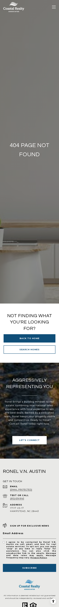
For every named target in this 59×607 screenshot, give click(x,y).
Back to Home (30, 338)
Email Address (13, 533)
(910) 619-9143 (17, 498)
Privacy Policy (39, 558)
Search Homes (29, 349)
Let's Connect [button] (29, 440)
